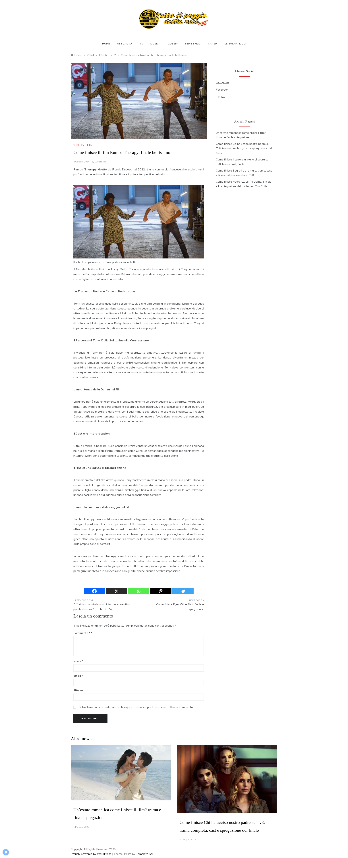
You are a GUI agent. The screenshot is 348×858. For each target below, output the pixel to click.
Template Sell (145, 854)
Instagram (222, 82)
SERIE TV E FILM (82, 145)
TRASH (212, 43)
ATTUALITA (124, 43)
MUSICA (155, 43)
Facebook (222, 89)
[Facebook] (94, 591)
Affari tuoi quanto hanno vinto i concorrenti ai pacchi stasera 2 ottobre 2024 (101, 607)
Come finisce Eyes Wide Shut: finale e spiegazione (180, 607)
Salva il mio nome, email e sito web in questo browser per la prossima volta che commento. (136, 707)
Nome (78, 661)
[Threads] (160, 591)
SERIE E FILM (193, 43)
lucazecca (100, 161)
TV (141, 43)
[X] (116, 591)
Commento (81, 633)
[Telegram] (183, 591)
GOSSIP (173, 43)
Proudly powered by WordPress (91, 854)
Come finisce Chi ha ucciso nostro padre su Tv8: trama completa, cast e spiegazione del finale (244, 148)
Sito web (79, 690)
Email (78, 675)
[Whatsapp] (138, 591)
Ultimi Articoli (235, 43)
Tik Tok (220, 97)
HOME (106, 43)
